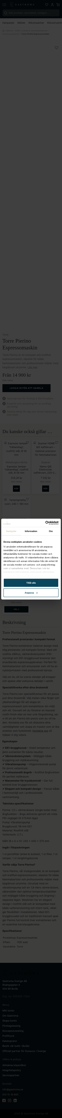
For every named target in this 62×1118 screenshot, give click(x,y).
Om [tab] (51, 531)
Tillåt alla (31, 583)
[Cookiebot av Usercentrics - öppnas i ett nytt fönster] (45, 523)
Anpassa (29, 592)
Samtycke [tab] (11, 531)
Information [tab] (31, 531)
